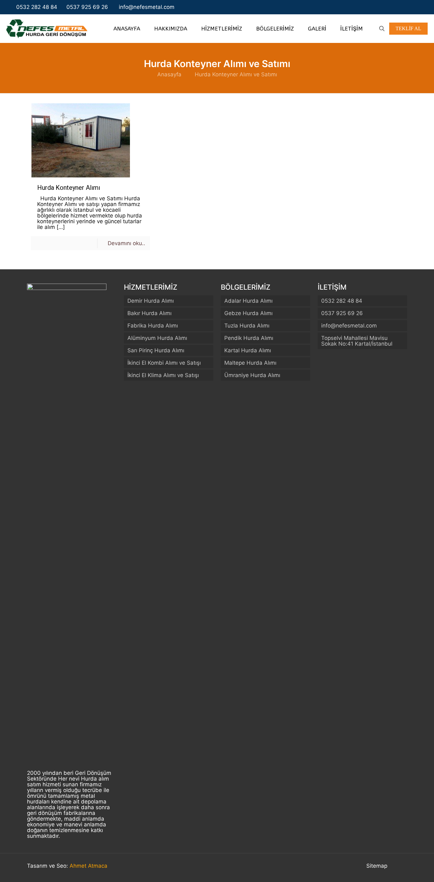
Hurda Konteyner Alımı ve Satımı (236, 74)
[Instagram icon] (409, 7)
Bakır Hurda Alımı (149, 313)
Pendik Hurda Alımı (248, 338)
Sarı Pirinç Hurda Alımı (155, 350)
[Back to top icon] (400, 866)
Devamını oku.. (126, 243)
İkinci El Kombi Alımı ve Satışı (164, 363)
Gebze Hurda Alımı (248, 313)
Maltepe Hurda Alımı (250, 363)
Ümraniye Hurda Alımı (252, 375)
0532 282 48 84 (36, 7)
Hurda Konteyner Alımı (68, 187)
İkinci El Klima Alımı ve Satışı (163, 375)
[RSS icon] (421, 7)
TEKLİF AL (408, 28)
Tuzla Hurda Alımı (246, 325)
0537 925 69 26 (87, 7)
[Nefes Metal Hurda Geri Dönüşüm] (46, 28)
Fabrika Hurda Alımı (152, 325)
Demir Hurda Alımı (150, 301)
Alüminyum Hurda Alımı (157, 338)
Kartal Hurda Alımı (247, 350)
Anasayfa (169, 74)
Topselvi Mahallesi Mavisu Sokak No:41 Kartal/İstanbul (356, 341)
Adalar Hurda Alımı (248, 301)
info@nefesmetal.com (145, 7)
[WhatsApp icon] (395, 7)
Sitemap (376, 866)
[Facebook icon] (402, 7)
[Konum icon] (415, 7)
